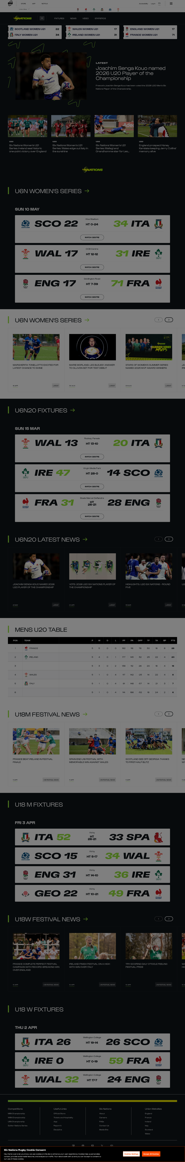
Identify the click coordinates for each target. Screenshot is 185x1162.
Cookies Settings (131, 1154)
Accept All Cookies (151, 1154)
